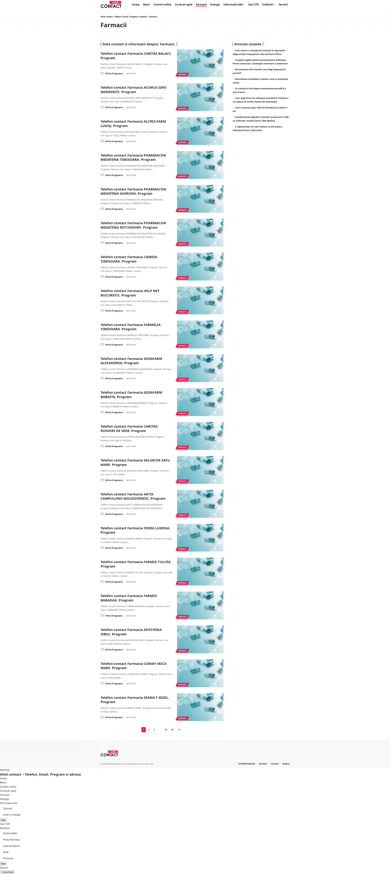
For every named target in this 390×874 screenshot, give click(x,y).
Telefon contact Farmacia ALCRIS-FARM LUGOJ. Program (133, 123)
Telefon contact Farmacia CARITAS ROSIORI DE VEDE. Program (129, 428)
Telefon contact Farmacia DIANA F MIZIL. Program (135, 699)
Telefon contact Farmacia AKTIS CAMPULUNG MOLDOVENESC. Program (133, 496)
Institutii (5, 828)
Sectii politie (10, 833)
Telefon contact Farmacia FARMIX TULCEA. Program (136, 563)
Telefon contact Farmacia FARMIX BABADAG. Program (129, 597)
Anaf (5, 852)
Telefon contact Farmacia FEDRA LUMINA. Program (135, 530)
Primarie (8, 858)
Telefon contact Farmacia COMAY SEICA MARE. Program (133, 665)
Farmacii (182, 74)
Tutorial (7, 808)
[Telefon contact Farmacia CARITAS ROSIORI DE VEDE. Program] (200, 436)
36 (172, 729)
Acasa (3, 778)
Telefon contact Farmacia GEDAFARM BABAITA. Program (131, 394)
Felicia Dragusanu (114, 73)
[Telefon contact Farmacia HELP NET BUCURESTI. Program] (200, 300)
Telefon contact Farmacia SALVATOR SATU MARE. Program (135, 462)
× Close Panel (7, 872)
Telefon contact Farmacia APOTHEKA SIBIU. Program (131, 631)
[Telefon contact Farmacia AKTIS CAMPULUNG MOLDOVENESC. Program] (200, 504)
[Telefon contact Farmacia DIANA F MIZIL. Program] (200, 707)
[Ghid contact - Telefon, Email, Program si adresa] (111, 4)
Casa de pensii (11, 846)
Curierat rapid (8, 790)
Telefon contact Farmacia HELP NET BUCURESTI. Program (130, 292)
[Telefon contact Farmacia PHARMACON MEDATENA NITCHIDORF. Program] (200, 233)
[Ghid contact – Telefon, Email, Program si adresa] (109, 753)
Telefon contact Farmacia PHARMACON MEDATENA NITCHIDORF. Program (133, 225)
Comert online (8, 786)
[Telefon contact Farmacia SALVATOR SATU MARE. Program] (200, 470)
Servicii (4, 867)
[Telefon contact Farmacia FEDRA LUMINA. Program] (200, 538)
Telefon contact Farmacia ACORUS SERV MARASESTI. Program (134, 89)
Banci (3, 782)
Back (3, 820)
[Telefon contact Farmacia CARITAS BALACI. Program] (200, 63)
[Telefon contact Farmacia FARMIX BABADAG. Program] (200, 605)
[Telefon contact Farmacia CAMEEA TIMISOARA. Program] (200, 266)
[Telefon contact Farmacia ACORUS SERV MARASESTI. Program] (200, 97)
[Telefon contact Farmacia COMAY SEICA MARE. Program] (200, 673)
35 (166, 729)
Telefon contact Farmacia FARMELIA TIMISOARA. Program (131, 326)
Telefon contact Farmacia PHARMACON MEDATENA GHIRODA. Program (133, 191)
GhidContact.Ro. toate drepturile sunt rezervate (131, 763)
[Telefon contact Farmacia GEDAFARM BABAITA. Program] (200, 402)
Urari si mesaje (11, 814)
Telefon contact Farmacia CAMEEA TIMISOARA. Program (129, 258)
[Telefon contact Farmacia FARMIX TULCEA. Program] (200, 571)
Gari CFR (5, 824)
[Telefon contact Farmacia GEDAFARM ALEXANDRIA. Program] (200, 368)
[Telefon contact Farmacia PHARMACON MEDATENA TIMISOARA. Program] (200, 165)
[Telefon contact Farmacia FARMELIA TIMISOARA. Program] (200, 334)
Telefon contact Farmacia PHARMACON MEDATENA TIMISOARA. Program (133, 157)
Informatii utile (8, 803)
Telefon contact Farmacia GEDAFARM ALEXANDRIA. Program (131, 360)
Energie (4, 799)
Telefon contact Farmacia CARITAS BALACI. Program (136, 55)
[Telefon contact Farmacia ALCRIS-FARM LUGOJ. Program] (200, 131)
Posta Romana (11, 839)
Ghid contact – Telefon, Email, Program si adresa (40, 774)
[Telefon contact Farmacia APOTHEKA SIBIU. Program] (200, 639)
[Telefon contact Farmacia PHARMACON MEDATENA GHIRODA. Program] (200, 199)
